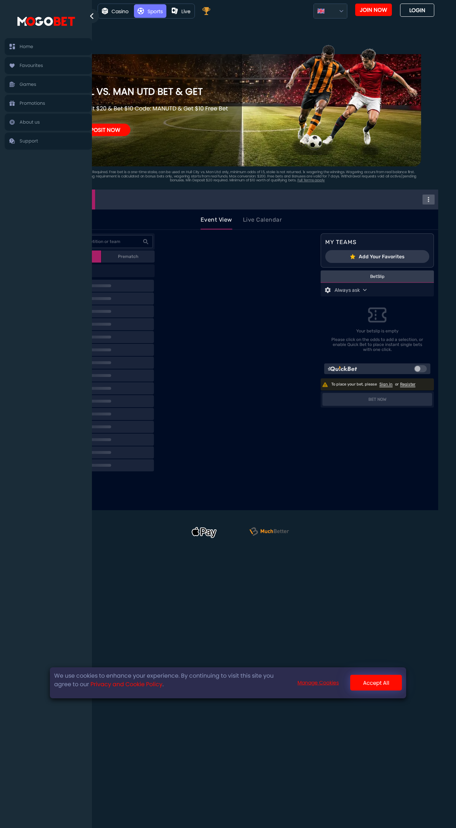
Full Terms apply (311, 180)
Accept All (376, 683)
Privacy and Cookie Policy (126, 684)
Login (417, 10)
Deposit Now (102, 130)
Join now (373, 10)
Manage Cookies (318, 683)
